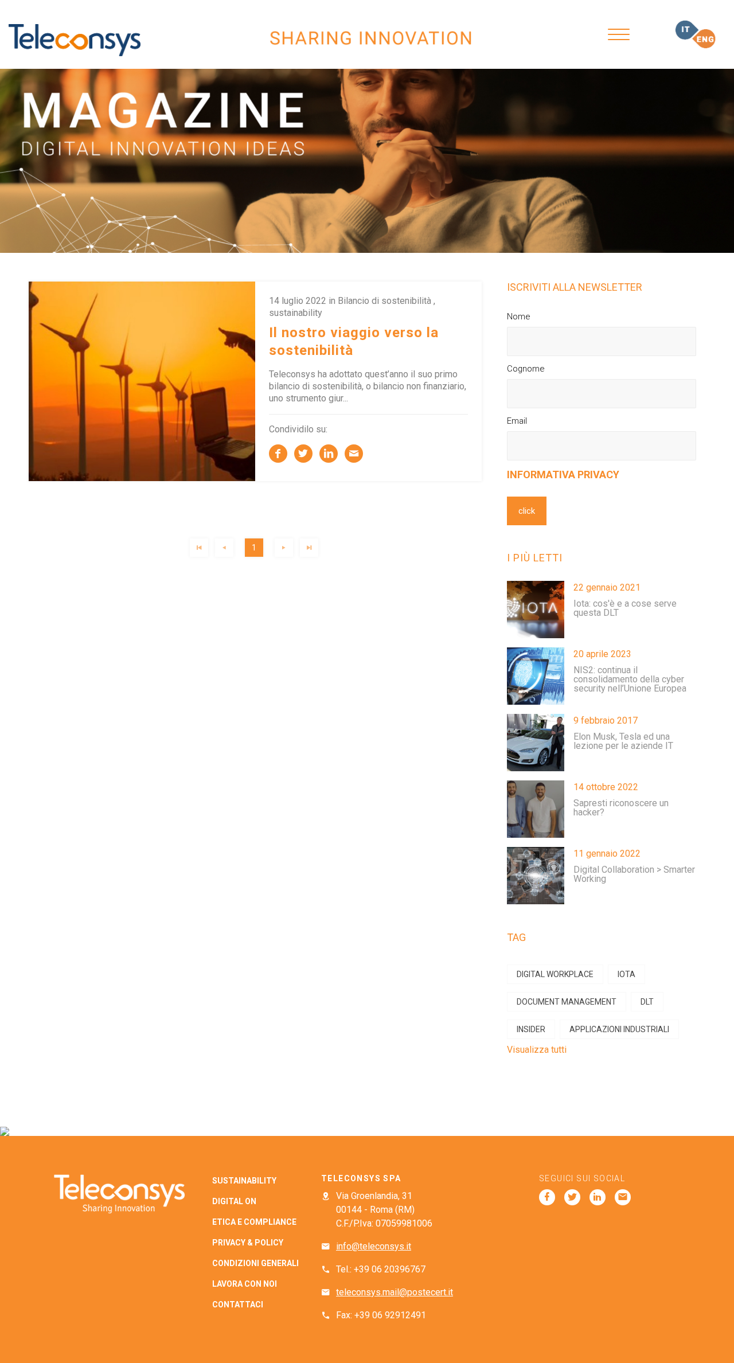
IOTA (626, 974)
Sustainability (244, 1180)
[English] (704, 39)
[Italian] (687, 30)
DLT (647, 1001)
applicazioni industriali (619, 1029)
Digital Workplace (555, 974)
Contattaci (237, 1304)
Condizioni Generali (255, 1263)
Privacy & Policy (247, 1242)
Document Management (566, 1001)
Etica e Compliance (254, 1222)
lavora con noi (244, 1283)
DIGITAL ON (234, 1201)
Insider (531, 1029)
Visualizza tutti (537, 1049)
